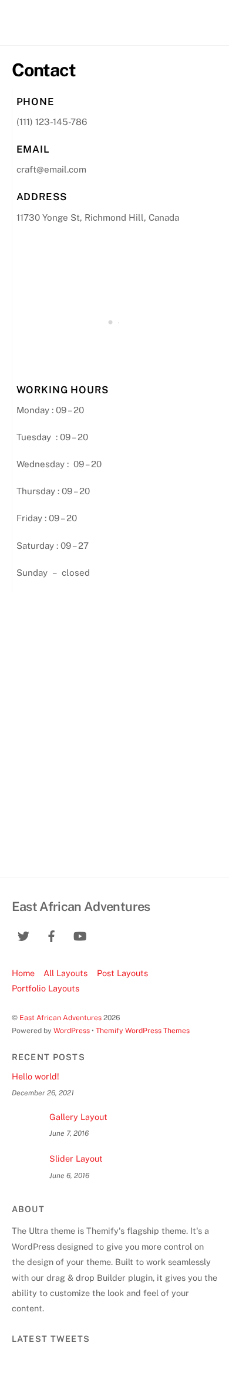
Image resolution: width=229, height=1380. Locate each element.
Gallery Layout (78, 1117)
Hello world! (35, 1076)
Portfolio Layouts (45, 988)
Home (23, 973)
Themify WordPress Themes (143, 1030)
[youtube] (80, 935)
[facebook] (51, 935)
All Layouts (65, 973)
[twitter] (23, 935)
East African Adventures (60, 1017)
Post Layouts (122, 973)
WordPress (71, 1030)
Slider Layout (76, 1158)
